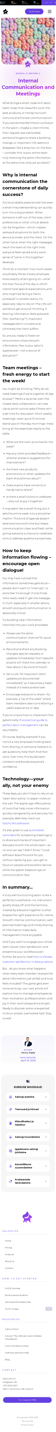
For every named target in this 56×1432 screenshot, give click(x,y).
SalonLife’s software (15, 823)
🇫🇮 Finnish (36, 2)
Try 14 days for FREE (27, 1400)
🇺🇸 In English (14, 2)
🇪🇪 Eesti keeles (2, 2)
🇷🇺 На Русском (25, 2)
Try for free (34, 11)
